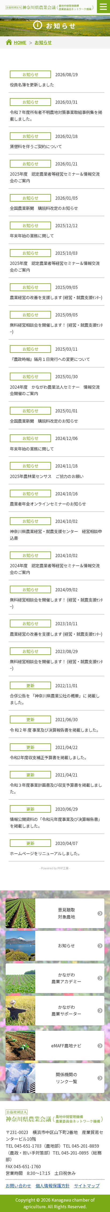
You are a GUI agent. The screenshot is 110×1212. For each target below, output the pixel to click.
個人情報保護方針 (53, 1185)
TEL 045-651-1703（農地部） (34, 1145)
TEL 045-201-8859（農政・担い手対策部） (52, 1149)
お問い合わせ (18, 1185)
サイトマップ (87, 1185)
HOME (20, 42)
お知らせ (43, 42)
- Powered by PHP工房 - (55, 868)
